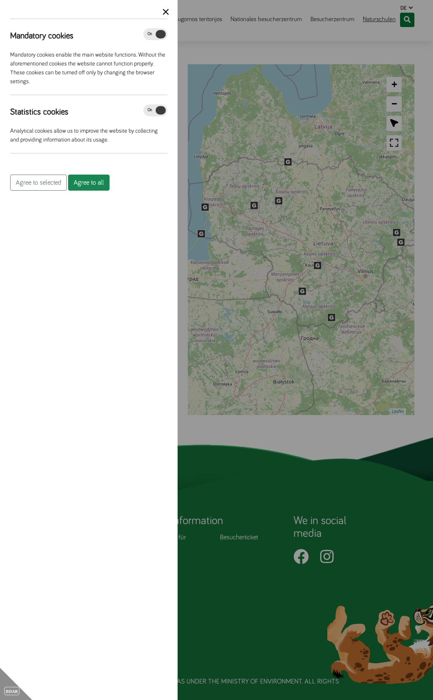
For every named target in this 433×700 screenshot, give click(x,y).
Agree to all (89, 182)
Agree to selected (38, 182)
